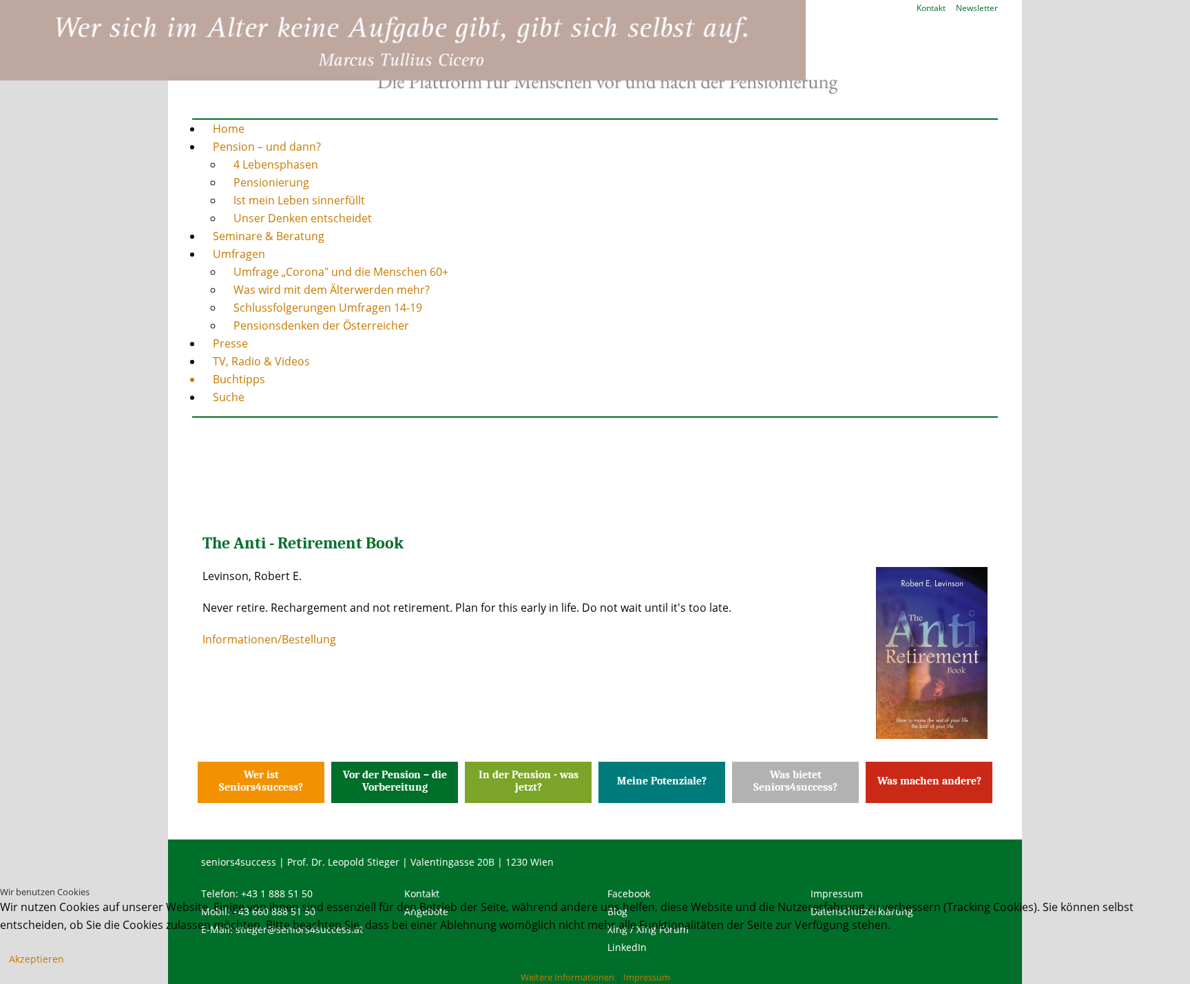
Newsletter (977, 8)
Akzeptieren (36, 958)
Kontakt (931, 8)
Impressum (646, 977)
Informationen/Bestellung (269, 639)
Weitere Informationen (567, 977)
